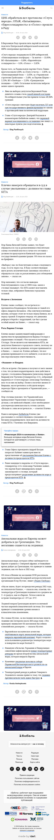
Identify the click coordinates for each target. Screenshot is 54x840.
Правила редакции (27, 775)
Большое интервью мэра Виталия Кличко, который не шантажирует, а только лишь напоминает (24, 438)
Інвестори (35, 756)
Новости (19, 753)
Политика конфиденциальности (27, 781)
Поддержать (27, 3)
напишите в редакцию (27, 830)
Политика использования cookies (27, 785)
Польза (19, 759)
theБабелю (24, 414)
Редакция (35, 753)
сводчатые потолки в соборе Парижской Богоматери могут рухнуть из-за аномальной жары (26, 664)
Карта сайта (35, 762)
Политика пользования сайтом (27, 778)
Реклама (34, 759)
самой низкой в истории (38, 94)
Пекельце (19, 762)
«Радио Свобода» (42, 581)
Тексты (19, 756)
